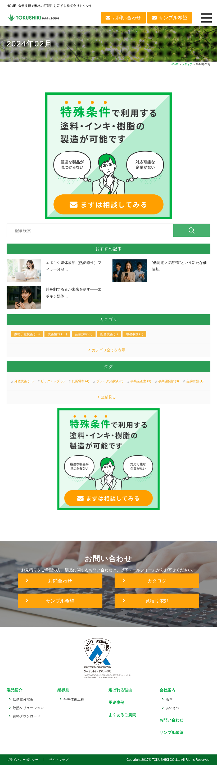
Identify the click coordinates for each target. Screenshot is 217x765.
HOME (175, 64)
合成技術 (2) (83, 334)
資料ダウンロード (26, 716)
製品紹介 (14, 690)
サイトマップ (58, 759)
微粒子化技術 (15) (27, 334)
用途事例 (116, 702)
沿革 (169, 699)
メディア (187, 64)
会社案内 (167, 690)
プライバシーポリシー (22, 759)
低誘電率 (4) (80, 381)
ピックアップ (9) (53, 381)
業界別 (63, 690)
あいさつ (172, 708)
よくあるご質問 (122, 714)
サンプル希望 (173, 17)
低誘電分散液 (23, 699)
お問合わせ (60, 581)
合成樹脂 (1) (195, 381)
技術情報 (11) (57, 334)
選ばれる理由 (120, 690)
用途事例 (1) (134, 334)
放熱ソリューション (28, 708)
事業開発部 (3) (168, 381)
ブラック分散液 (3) (109, 381)
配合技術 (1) (109, 334)
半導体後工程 (74, 699)
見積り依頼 (157, 601)
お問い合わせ (126, 17)
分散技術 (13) (24, 381)
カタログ (156, 581)
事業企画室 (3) (140, 381)
